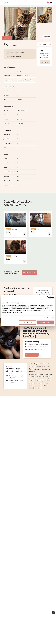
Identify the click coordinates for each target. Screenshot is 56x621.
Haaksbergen (9, 234)
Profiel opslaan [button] (42, 44)
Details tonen (48, 317)
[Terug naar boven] (53, 612)
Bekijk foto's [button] (47, 36)
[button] (48, 3)
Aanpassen (27, 322)
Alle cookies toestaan (45, 322)
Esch (32, 234)
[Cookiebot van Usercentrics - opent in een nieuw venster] (48, 297)
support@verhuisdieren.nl (35, 388)
